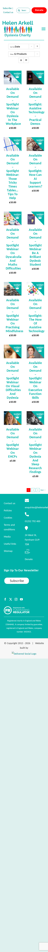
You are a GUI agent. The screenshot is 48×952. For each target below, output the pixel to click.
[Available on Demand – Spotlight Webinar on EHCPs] (13, 413)
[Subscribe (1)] (24, 578)
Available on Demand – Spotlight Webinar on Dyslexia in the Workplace (13, 106)
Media (7, 536)
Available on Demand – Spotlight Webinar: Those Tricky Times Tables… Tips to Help (12, 176)
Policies (8, 510)
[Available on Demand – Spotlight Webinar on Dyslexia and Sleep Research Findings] (35, 413)
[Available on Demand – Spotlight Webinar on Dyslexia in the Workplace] (13, 73)
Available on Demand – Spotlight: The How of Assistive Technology (37, 315)
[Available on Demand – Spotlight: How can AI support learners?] (35, 139)
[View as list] (26, 60)
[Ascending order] (37, 46)
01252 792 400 (32, 521)
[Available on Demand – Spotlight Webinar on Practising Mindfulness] (13, 284)
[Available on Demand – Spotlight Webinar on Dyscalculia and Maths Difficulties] (13, 213)
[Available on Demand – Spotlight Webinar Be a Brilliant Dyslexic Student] (35, 213)
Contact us (8, 12)
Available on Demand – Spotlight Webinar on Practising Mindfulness (14, 315)
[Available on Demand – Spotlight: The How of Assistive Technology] (35, 284)
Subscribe (7, 8)
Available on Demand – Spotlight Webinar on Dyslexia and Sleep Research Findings (35, 450)
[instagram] (16, 599)
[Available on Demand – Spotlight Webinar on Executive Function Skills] (35, 346)
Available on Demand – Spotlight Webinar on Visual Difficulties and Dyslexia (13, 380)
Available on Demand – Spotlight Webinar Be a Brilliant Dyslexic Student (35, 247)
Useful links (10, 543)
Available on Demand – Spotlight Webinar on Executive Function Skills (35, 380)
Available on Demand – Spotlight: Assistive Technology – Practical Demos (37, 106)
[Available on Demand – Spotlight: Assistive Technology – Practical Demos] (35, 73)
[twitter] (10, 599)
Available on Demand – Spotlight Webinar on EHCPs (12, 442)
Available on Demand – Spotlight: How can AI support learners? (35, 170)
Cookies (8, 517)
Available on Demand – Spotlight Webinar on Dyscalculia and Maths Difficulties (13, 249)
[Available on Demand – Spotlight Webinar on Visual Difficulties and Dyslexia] (13, 346)
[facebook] (5, 599)
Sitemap (8, 551)
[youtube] (21, 599)
